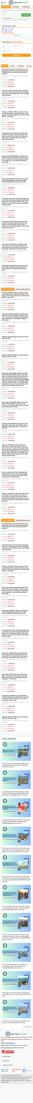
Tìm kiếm (26, 15)
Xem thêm (28, 1026)
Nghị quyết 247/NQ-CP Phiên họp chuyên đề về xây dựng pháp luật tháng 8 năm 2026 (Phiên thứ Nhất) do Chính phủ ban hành (15, 180)
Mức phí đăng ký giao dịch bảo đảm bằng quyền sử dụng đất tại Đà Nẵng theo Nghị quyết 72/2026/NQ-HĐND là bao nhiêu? (16, 821)
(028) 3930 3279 (15, 1047)
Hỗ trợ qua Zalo (8, 29)
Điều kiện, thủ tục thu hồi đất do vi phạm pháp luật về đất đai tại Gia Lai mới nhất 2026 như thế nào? (16, 994)
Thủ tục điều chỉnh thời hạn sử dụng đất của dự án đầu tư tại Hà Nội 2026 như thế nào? (16, 1021)
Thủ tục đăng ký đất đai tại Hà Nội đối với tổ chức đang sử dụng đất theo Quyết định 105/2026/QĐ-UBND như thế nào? (15, 966)
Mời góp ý (17, 35)
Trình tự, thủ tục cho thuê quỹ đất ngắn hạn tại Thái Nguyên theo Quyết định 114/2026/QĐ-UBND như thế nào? (15, 765)
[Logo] (8, 1034)
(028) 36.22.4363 (10, 1045)
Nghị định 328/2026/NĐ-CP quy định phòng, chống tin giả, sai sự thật (15, 355)
